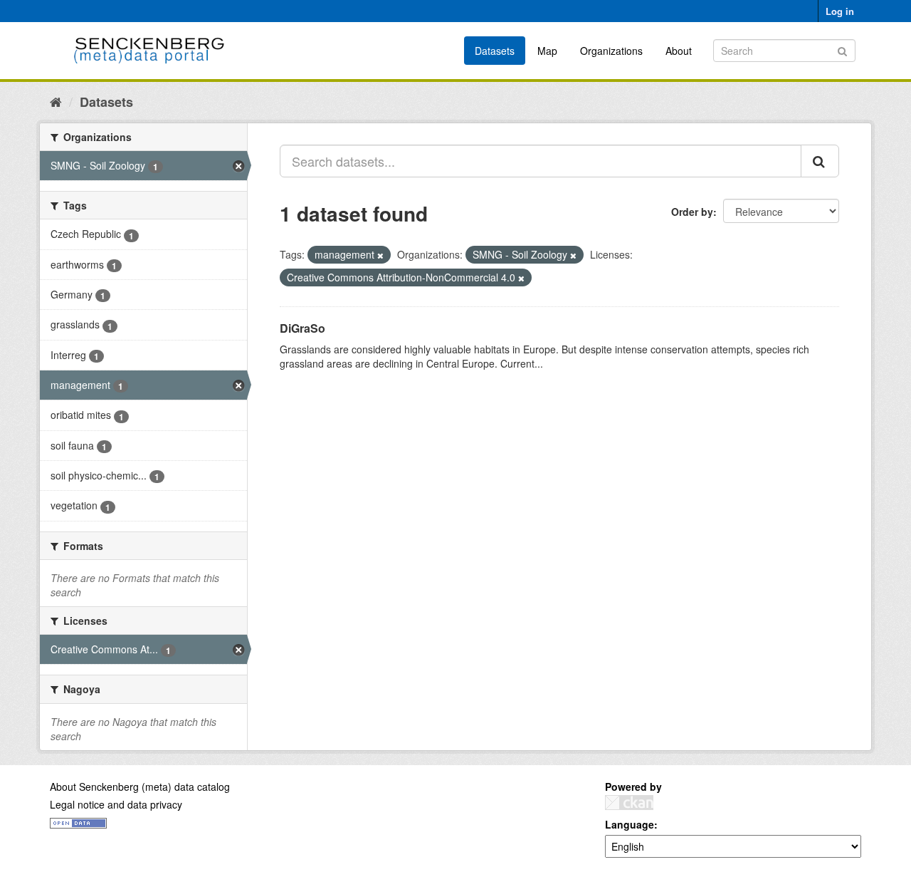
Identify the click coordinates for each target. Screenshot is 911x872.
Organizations (611, 50)
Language (629, 824)
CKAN (629, 802)
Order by (692, 211)
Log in (840, 11)
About (678, 50)
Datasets (495, 50)
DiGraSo (302, 328)
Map (547, 50)
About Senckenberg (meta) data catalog (140, 786)
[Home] (56, 101)
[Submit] (842, 49)
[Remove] (380, 255)
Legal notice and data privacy (116, 804)
